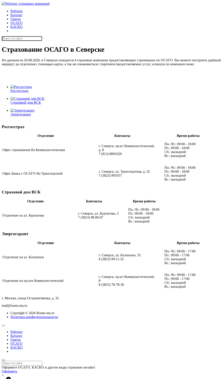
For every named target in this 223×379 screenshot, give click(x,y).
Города (15, 19)
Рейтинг (16, 11)
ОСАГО (16, 23)
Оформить (9, 371)
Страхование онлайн (25, 31)
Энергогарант (20, 114)
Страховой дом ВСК (25, 102)
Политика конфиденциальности (34, 317)
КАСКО (16, 27)
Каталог (16, 15)
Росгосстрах (19, 91)
